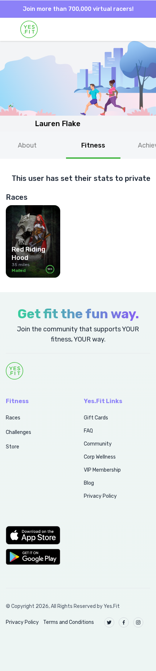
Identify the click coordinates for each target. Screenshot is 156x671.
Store (12, 447)
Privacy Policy (100, 496)
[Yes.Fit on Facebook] (124, 622)
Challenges (18, 432)
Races (13, 418)
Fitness (93, 145)
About (27, 145)
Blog (89, 483)
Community (98, 444)
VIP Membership (102, 470)
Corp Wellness (100, 457)
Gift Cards (96, 418)
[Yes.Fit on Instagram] (138, 622)
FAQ (88, 431)
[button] (37, 535)
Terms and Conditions (68, 622)
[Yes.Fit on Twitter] (109, 622)
